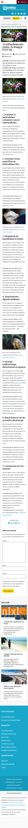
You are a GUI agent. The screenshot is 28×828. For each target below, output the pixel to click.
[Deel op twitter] (13, 523)
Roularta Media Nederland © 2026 (14, 793)
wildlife (4, 408)
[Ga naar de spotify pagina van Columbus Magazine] (24, 13)
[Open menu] (25, 18)
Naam (4, 565)
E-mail (4, 573)
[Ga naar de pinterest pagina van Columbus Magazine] (18, 13)
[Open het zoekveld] (21, 18)
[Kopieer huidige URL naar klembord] (18, 523)
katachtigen (19, 383)
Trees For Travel (7, 515)
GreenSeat (21, 512)
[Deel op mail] (16, 523)
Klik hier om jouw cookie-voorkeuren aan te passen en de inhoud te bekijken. (13, 805)
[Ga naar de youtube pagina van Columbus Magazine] (21, 13)
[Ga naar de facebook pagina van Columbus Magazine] (12, 13)
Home (3, 24)
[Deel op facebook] (9, 523)
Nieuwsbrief (7, 18)
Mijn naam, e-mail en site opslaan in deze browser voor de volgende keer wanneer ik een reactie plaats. (13, 584)
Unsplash (4, 101)
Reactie (5, 541)
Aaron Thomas (20, 99)
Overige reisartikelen (12, 24)
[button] (22, 2)
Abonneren (16, 18)
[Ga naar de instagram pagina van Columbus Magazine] (15, 13)
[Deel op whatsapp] (11, 523)
